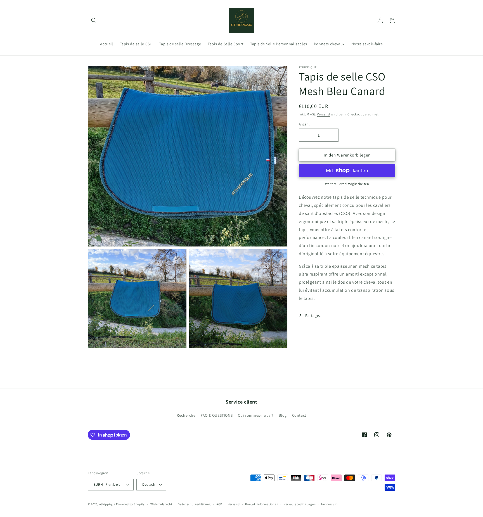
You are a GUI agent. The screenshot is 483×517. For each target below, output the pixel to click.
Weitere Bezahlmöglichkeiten (347, 184)
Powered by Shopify (130, 504)
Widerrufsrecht (161, 504)
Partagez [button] (313, 315)
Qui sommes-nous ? (255, 415)
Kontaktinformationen (261, 504)
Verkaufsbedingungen (300, 504)
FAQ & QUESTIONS (217, 415)
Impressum (329, 504)
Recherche (186, 415)
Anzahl (304, 124)
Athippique (107, 504)
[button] (94, 20)
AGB (219, 504)
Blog (283, 415)
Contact (299, 415)
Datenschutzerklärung (194, 504)
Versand (323, 114)
